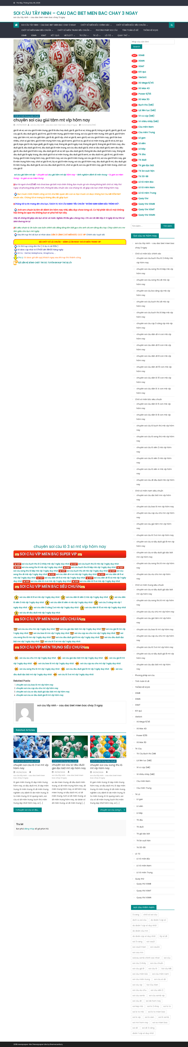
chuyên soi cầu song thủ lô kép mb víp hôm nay (155, 271)
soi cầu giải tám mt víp (24, 174)
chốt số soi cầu (150, 914)
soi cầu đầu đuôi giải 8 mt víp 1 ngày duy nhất (87, 669)
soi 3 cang (137, 941)
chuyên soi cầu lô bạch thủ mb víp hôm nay (155, 427)
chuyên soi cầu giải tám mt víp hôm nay (154, 620)
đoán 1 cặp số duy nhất (143, 1033)
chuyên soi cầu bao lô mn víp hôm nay (155, 506)
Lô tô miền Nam (146, 187)
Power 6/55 (144, 93)
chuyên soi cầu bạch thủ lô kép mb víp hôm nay (155, 314)
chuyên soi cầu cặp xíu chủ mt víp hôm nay (37, 688)
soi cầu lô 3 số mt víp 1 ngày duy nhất (76, 674)
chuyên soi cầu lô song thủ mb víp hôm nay (155, 438)
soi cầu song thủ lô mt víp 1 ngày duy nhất (40, 669)
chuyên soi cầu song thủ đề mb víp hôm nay (153, 282)
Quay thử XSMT (146, 209)
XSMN (33, 35)
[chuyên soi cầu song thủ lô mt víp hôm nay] (108, 747)
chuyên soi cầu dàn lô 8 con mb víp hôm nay (154, 417)
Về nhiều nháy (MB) (148, 121)
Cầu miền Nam (146, 126)
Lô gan (141, 137)
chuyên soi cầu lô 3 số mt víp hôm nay (70, 546)
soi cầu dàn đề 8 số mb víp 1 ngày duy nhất (65, 577)
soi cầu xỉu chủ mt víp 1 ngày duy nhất (38, 658)
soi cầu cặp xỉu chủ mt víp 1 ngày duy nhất (100, 663)
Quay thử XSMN (146, 214)
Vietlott (68, 35)
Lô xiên (142, 143)
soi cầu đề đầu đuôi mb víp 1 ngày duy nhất (40, 612)
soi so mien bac (160, 1022)
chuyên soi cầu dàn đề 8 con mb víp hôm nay (154, 358)
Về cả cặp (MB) (146, 115)
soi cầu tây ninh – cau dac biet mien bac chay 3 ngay (75, 13)
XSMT (43, 35)
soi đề (135, 1027)
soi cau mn (138, 952)
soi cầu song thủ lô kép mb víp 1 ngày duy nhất (35, 570)
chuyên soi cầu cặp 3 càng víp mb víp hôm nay (155, 325)
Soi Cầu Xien (152, 984)
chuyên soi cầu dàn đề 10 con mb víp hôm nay (154, 369)
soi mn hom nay (140, 1022)
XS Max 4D (144, 88)
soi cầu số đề (160, 979)
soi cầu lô (153, 968)
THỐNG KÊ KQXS (150, 30)
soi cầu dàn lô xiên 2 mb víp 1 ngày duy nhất (87, 597)
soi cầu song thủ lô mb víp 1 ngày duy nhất (42, 567)
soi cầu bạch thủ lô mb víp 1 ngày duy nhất (98, 563)
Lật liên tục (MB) (147, 110)
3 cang (136, 914)
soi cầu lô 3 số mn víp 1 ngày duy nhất (62, 641)
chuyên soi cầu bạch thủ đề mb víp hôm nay (153, 303)
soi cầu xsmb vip (157, 995)
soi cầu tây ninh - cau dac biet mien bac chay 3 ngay (53, 125)
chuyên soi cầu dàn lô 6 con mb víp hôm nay (154, 406)
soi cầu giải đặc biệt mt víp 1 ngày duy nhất (82, 658)
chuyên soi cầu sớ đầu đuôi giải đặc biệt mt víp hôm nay (43, 691)
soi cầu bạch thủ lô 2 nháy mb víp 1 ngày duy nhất (45, 563)
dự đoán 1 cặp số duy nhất (145, 925)
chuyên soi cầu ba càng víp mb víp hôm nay (153, 293)
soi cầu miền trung (141, 979)
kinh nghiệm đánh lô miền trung (92, 174)
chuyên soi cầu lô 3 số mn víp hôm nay (155, 535)
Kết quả (55, 35)
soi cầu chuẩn (156, 963)
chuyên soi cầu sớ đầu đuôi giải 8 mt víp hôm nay (39, 695)
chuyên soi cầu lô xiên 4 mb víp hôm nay (154, 471)
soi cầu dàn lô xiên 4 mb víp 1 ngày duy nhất (72, 602)
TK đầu (142, 154)
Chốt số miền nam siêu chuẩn (36, 30)
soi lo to (167, 1006)
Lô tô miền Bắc (146, 181)
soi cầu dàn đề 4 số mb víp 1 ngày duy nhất (76, 574)
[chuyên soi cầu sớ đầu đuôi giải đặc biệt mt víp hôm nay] (70, 747)
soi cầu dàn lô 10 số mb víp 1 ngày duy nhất (105, 607)
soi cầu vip (137, 984)
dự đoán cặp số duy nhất (144, 936)
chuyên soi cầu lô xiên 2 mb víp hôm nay (154, 449)
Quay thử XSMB (146, 203)
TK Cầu (82, 35)
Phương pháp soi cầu (107, 30)
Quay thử (122, 35)
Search (136, 46)
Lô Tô (108, 35)
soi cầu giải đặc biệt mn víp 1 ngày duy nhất (80, 629)
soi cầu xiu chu (139, 990)
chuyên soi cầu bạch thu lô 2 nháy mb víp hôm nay (155, 260)
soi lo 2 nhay (153, 1006)
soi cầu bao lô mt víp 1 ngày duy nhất (56, 663)
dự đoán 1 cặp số (158, 920)
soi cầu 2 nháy (139, 963)
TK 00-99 (143, 176)
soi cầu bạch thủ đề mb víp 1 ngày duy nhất (87, 570)
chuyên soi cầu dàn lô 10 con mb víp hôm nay (154, 380)
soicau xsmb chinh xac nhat (146, 957)
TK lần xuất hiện (146, 170)
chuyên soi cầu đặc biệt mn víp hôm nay (154, 497)
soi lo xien (149, 1017)
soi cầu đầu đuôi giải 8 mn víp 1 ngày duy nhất (77, 637)
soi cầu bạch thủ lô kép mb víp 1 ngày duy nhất (93, 567)
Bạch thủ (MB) (146, 104)
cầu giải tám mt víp (57, 174)
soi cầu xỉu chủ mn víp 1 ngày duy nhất (36, 629)
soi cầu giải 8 (138, 968)
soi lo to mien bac (156, 1011)
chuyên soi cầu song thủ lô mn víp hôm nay (113, 810)
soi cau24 (155, 947)
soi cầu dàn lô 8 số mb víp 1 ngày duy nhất (40, 597)
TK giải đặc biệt (146, 165)
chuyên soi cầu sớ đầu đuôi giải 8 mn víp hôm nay (155, 543)
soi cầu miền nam (160, 974)
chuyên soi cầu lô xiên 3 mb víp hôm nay (154, 460)
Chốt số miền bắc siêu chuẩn (131, 25)
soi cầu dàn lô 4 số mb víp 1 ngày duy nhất (51, 581)
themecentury (56, 1044)
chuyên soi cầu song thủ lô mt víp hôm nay (106, 766)
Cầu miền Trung (146, 132)
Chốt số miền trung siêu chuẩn (73, 30)
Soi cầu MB (166, 968)
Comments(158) (88, 125)
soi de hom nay (153, 1001)
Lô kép (141, 148)
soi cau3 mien (139, 947)
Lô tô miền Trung (147, 192)
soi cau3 (151, 941)
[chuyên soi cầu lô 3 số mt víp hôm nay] (31, 747)
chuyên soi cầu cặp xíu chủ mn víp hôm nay (155, 515)
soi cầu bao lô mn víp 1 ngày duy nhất (51, 633)
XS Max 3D (143, 99)
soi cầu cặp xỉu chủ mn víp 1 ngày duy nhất (95, 633)
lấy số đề (163, 936)
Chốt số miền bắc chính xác (95, 25)
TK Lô (95, 35)
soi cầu (167, 957)
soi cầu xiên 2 (157, 990)
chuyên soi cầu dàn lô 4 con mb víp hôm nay (154, 390)
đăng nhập (29, 828)
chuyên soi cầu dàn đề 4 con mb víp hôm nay (154, 336)
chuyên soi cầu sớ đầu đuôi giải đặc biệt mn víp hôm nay (155, 554)
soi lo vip (137, 1017)
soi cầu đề (137, 1001)
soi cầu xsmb (139, 995)
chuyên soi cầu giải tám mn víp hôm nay (154, 526)
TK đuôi (142, 159)
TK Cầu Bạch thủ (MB (146, 753)
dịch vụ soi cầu (139, 920)
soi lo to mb (138, 1011)
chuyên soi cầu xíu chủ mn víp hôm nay (154, 576)
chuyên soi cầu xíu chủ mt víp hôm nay (155, 611)
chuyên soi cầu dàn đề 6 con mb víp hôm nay (154, 347)
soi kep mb (138, 1006)
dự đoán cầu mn (140, 930)
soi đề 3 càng (148, 1027)
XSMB (23, 35)
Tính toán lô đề (130, 30)
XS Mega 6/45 (146, 82)
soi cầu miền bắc (140, 974)
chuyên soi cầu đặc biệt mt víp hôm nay (154, 666)
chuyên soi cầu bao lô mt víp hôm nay (34, 684)
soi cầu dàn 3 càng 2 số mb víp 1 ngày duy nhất (56, 607)
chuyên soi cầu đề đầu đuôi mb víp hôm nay (155, 482)
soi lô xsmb (163, 1017)
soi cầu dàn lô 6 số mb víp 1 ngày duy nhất (100, 581)
